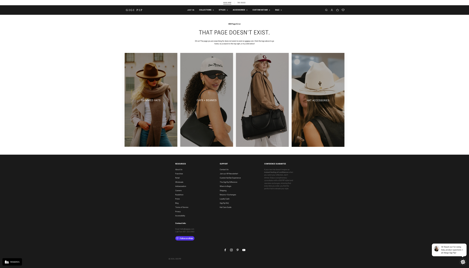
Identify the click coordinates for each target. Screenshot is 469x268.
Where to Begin (225, 186)
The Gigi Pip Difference (228, 182)
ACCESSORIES (239, 10)
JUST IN (190, 10)
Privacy (178, 212)
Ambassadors (180, 186)
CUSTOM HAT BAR (260, 10)
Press (177, 199)
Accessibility (180, 216)
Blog (177, 203)
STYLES (222, 10)
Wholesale (179, 182)
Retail (177, 178)
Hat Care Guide (225, 207)
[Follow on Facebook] (225, 250)
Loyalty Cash (224, 199)
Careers (178, 191)
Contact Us (224, 170)
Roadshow (179, 195)
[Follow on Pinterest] (237, 250)
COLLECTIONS (205, 10)
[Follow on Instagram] (231, 250)
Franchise (179, 174)
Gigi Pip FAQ (224, 203)
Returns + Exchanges (228, 195)
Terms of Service (181, 207)
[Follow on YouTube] (243, 250)
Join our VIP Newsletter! (229, 174)
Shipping (223, 191)
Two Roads (241, 2)
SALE (277, 10)
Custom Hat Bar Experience (230, 178)
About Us (178, 170)
